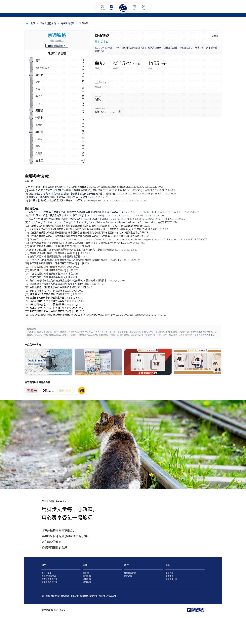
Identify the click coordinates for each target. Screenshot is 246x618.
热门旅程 (128, 576)
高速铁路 (87, 576)
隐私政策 (75, 596)
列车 (43, 565)
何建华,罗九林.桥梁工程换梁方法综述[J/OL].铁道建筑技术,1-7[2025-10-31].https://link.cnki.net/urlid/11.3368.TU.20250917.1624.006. (96, 186)
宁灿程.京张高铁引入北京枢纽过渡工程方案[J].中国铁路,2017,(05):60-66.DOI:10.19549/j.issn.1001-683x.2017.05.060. (88, 200)
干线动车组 (46, 573)
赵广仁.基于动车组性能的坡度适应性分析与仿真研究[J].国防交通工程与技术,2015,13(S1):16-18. (78, 280)
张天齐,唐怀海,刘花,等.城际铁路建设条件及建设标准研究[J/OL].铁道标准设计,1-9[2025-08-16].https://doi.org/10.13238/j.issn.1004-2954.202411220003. (107, 219)
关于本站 (211, 335)
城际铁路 (87, 579)
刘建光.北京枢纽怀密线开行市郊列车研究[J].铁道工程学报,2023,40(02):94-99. (68, 197)
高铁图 (86, 573)
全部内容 (169, 573)
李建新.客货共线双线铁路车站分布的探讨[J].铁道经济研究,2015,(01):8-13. (67, 284)
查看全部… (29, 181)
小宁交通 (169, 576)
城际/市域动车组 (48, 576)
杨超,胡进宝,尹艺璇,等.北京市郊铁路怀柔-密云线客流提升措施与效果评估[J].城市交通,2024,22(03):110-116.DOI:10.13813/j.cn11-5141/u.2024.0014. (102, 193)
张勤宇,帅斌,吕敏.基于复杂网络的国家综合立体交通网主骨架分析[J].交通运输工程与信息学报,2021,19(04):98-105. (87, 243)
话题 (143, 10)
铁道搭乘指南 (130, 573)
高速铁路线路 (67, 23)
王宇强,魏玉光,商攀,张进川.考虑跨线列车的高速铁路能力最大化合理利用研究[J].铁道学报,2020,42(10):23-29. (85, 260)
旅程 (134, 10)
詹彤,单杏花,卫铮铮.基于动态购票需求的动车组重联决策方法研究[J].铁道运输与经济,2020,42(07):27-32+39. (83, 249)
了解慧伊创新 (171, 579)
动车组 (103, 10)
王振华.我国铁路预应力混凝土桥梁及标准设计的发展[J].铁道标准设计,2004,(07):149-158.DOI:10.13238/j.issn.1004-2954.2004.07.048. (98, 314)
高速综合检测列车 (49, 582)
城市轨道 (87, 582)
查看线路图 (57, 45)
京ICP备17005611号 (107, 596)
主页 (32, 23)
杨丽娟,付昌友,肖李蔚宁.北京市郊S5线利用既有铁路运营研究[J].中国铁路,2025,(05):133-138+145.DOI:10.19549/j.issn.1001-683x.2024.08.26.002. (102, 190)
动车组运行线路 (47, 23)
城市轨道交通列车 (49, 579)
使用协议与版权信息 (60, 596)
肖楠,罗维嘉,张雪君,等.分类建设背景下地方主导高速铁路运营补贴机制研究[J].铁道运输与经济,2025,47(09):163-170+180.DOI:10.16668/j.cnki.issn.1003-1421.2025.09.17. (114, 212)
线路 (111, 10)
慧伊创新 (46, 610)
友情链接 (93, 596)
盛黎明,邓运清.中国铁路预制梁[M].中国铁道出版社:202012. (59, 256)
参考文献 (84, 596)
